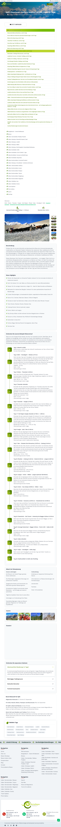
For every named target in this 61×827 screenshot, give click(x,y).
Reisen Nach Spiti (11, 735)
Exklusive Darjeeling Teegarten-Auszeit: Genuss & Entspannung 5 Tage (23, 69)
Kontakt (3, 765)
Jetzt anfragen (16, 24)
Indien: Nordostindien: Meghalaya (16, 176)
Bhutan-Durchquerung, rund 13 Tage (15, 38)
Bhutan (9, 134)
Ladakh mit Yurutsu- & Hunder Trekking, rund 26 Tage (19, 56)
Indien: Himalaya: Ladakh (14, 142)
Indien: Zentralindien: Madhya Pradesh (17, 136)
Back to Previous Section (14, 30)
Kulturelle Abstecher (13, 684)
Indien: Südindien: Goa (13, 181)
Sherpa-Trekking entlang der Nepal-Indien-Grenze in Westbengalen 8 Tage (24, 76)
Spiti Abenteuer (10, 726)
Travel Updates (11, 186)
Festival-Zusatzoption (13, 688)
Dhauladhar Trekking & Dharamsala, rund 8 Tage (18, 53)
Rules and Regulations (27, 784)
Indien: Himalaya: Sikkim (13, 144)
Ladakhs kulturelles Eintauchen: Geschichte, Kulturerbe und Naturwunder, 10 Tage (26, 94)
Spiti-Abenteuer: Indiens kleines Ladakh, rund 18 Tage (19, 51)
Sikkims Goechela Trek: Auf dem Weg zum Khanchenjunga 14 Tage (22, 119)
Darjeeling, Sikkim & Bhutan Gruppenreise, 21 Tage (18, 66)
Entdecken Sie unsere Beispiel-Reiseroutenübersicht (23, 204)
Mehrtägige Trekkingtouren (15, 679)
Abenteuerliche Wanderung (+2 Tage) (18, 667)
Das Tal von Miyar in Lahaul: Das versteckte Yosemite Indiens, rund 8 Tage (24, 87)
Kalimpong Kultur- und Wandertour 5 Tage (16, 71)
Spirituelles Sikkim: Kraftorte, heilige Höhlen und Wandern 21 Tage (22, 114)
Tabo (27, 729)
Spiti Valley (42, 729)
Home (2, 751)
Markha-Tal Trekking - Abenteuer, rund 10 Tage (17, 58)
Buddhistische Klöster (31, 732)
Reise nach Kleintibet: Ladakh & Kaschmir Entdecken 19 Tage (21, 63)
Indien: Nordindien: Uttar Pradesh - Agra (17, 152)
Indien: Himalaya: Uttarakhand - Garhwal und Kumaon (20, 163)
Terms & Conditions (26, 787)
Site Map (10, 194)
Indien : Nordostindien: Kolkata (15, 165)
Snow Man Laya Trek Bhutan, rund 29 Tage (16, 43)
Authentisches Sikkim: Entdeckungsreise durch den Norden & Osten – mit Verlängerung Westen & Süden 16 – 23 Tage (29, 106)
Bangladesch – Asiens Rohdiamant (16, 131)
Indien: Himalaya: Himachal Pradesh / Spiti (18, 139)
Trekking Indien (10, 732)
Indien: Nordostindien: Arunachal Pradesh (17, 160)
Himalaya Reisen (19, 729)
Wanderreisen (10, 729)
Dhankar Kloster (34, 729)
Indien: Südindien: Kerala (14, 183)
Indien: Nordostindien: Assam (15, 168)
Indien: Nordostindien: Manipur (15, 170)
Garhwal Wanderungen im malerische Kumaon (17, 125)
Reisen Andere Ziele (6, 758)
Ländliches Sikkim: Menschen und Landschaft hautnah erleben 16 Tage (23, 102)
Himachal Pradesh (29, 726)
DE (49, 4)
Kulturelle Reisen (45, 726)
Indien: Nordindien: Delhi (13, 149)
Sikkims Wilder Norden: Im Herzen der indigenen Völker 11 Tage (21, 109)
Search (9, 191)
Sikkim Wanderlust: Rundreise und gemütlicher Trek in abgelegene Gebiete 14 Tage (26, 111)
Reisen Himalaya (5, 756)
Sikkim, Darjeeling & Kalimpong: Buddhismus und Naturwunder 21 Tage (23, 100)
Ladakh (37, 726)
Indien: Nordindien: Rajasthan (15, 157)
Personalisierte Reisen (7, 767)
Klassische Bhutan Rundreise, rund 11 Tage (17, 32)
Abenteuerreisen (20, 732)
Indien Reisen (20, 726)
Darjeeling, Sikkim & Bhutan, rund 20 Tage (16, 45)
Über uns (3, 753)
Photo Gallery (11, 189)
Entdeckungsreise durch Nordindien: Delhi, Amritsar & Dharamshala (22, 82)
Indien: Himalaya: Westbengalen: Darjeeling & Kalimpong (21, 147)
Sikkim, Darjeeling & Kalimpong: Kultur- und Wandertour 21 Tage (21, 74)
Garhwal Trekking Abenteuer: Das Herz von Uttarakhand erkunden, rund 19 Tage (25, 79)
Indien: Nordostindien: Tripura (15, 173)
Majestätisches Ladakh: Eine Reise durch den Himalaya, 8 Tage (21, 89)
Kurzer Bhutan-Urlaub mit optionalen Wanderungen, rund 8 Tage (21, 35)
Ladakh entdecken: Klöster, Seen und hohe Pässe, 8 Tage (20, 92)
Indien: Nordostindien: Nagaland (15, 178)
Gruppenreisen (5, 760)
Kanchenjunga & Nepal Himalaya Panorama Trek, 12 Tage (20, 116)
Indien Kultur (41, 732)
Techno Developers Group (50, 823)
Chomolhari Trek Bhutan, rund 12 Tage (15, 40)
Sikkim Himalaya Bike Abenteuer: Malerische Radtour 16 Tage (21, 84)
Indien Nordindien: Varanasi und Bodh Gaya (18, 155)
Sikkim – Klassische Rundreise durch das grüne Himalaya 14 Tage (22, 97)
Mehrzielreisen (25, 751)
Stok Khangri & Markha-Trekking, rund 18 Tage (17, 61)
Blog (2, 762)
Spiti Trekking (21, 735)
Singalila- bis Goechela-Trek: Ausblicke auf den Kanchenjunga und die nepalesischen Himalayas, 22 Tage (29, 122)
